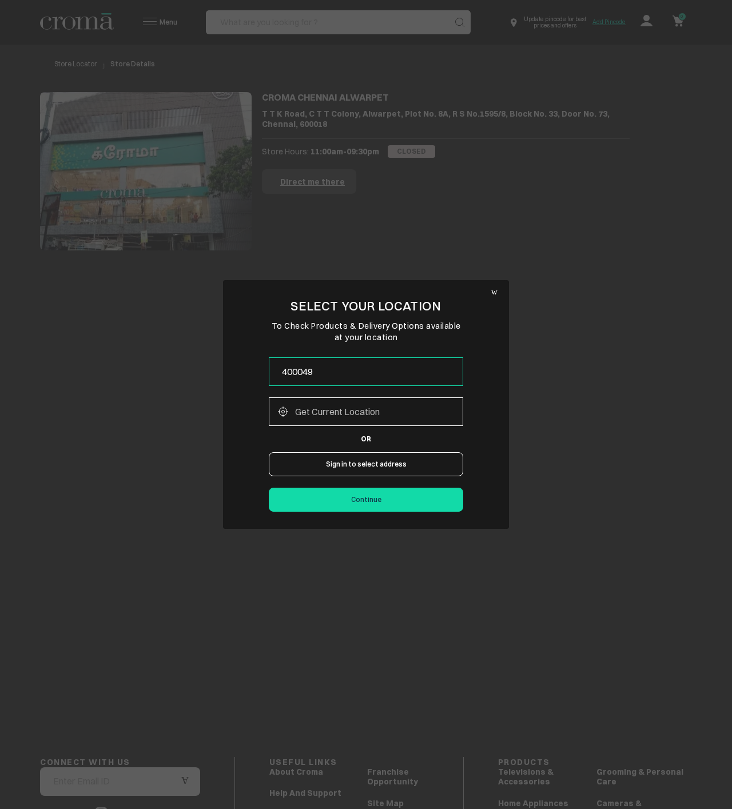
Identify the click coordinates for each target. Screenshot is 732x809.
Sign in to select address (366, 464)
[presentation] (366, 371)
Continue (366, 499)
